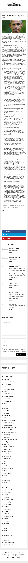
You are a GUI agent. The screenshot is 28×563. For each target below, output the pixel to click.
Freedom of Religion (10, 427)
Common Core (8, 399)
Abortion (6, 379)
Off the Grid (7, 482)
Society (6, 518)
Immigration (7, 454)
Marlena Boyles (14, 248)
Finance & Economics (10, 420)
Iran (5, 461)
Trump (5, 530)
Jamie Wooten (13, 304)
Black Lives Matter (9, 389)
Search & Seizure (9, 516)
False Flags (7, 415)
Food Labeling (8, 425)
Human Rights (8, 451)
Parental (6, 487)
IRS (5, 463)
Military (6, 475)
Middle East (7, 473)
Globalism (6, 437)
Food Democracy (9, 423)
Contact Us (21, 554)
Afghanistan (7, 384)
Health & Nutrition (9, 446)
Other (5, 485)
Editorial (6, 408)
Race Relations (8, 504)
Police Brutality (8, 490)
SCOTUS (6, 514)
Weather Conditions (9, 545)
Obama (6, 478)
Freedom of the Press (10, 432)
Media (5, 470)
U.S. (5, 533)
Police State (7, 492)
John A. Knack (13, 283)
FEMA (5, 418)
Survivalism (7, 521)
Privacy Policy (14, 554)
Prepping (6, 497)
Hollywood (7, 449)
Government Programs (10, 439)
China (5, 391)
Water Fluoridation (9, 542)
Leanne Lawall (13, 266)
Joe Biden (6, 466)
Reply (10, 252)
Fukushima (7, 434)
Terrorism (6, 523)
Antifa (5, 387)
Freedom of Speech (9, 430)
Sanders (6, 511)
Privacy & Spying (8, 499)
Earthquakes (7, 406)
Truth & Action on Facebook (13, 555)
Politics (6, 494)
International (7, 458)
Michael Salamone (14, 257)
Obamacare (7, 480)
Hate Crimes (7, 444)
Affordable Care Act (9, 382)
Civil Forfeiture (8, 394)
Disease (6, 403)
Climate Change (8, 396)
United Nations (8, 535)
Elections (6, 413)
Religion (6, 506)
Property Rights (8, 502)
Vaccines (6, 538)
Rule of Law (7, 509)
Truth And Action (9, 552)
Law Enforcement (9, 468)
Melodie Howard (14, 292)
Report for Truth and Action (13, 557)
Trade (5, 528)
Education (6, 411)
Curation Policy (5, 554)
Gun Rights (7, 442)
